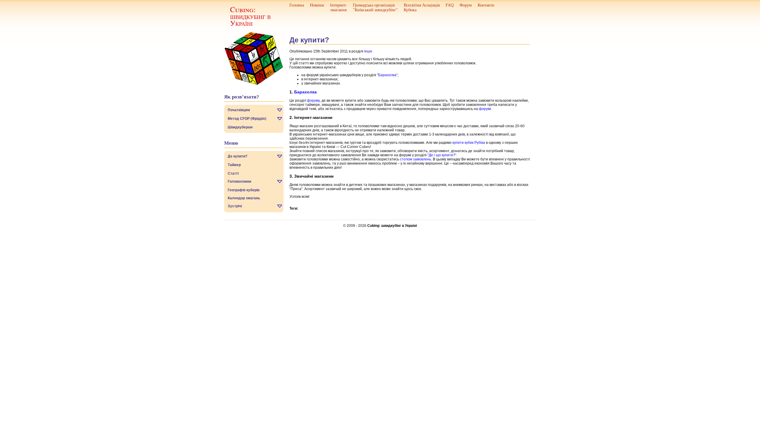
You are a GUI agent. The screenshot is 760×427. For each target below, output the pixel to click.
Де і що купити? (442, 155)
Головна (296, 5)
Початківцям (239, 110)
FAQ (450, 5)
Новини (317, 5)
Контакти (486, 5)
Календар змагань (244, 198)
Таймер (234, 165)
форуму (313, 100)
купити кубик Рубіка (468, 143)
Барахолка (387, 75)
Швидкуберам (240, 127)
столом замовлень (415, 159)
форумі (485, 109)
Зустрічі (235, 206)
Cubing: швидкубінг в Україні (250, 16)
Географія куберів (243, 190)
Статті (233, 173)
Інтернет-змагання (338, 7)
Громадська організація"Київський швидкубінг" (375, 7)
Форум (466, 5)
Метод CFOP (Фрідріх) (247, 119)
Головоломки (239, 181)
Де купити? (237, 156)
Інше (368, 51)
